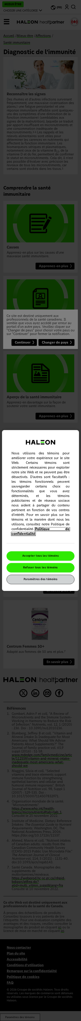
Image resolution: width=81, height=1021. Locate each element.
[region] (40, 510)
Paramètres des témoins (41, 579)
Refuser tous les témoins (40, 567)
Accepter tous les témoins (40, 556)
